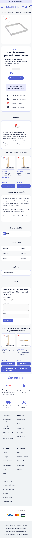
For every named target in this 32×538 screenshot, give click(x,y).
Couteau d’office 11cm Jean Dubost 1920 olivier (23, 353)
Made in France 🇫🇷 (8, 433)
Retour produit (7, 498)
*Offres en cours (10, 525)
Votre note (7, 297)
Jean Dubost (7, 465)
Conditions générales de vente (16, 531)
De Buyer (16, 50)
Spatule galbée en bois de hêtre (8, 174)
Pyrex (4, 469)
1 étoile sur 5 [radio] (4, 300)
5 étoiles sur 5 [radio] (13, 300)
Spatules (20, 432)
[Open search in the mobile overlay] (23, 7)
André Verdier (7, 461)
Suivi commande (8, 489)
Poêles (19, 424)
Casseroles (21, 420)
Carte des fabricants (6, 427)
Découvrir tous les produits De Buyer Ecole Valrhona (16, 369)
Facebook (20, 461)
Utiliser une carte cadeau (8, 440)
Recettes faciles (22, 457)
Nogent (5, 473)
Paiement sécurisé (9, 485)
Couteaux (20, 428)
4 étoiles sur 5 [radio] (11, 300)
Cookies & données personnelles (16, 528)
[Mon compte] (26, 7)
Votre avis (6, 303)
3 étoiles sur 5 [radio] (9, 300)
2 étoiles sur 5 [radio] (6, 300)
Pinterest (20, 469)
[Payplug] (16, 514)
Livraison (5, 493)
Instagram (20, 465)
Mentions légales (22, 525)
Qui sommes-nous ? (7, 421)
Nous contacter (8, 502)
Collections (21, 436)
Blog (18, 452)
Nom (4, 313)
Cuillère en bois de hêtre (23, 174)
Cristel (5, 452)
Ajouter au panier (16, 78)
